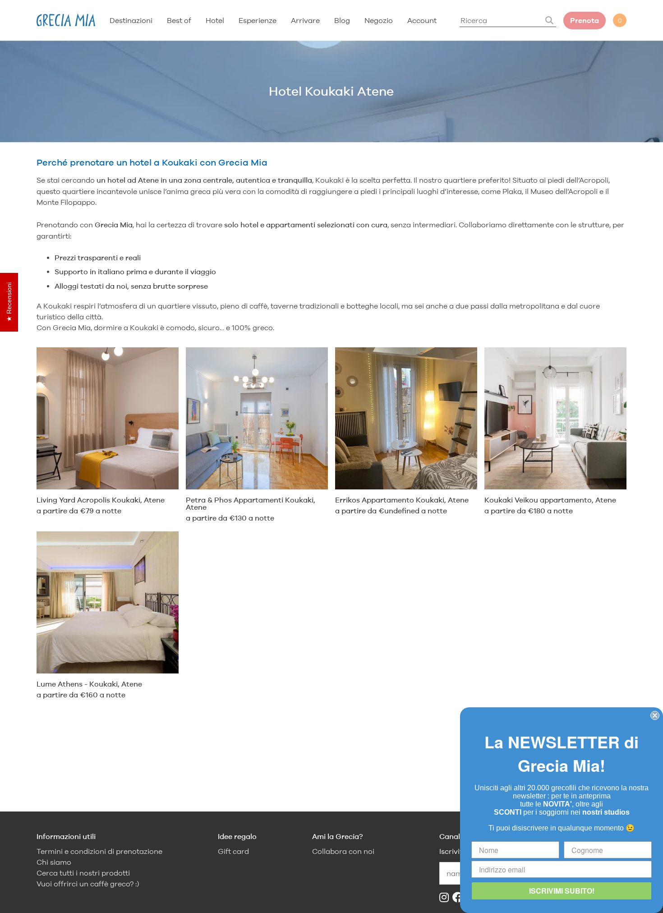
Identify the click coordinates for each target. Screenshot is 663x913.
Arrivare (305, 20)
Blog (342, 20)
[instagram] (445, 897)
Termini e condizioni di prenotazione (99, 851)
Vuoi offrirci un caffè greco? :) (88, 884)
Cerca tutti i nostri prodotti (83, 873)
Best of (179, 20)
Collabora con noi (343, 851)
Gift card (233, 851)
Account (422, 20)
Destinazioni (131, 20)
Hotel (215, 20)
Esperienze (257, 20)
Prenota (584, 20)
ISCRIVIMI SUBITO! (561, 890)
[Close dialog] (654, 715)
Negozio (378, 20)
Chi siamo (54, 862)
